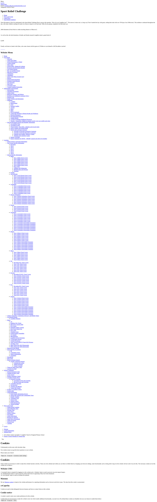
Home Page (4, 4)
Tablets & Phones (18, 364)
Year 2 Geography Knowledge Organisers (24, 224)
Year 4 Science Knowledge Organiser (23, 311)
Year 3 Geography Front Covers (22, 217)
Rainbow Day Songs (15, 323)
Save (15, 500)
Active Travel (10, 374)
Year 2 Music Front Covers (21, 253)
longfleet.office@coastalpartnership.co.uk (15, 5)
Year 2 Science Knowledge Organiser (23, 308)
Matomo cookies (9, 482)
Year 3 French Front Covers (21, 206)
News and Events (8, 16)
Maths (12, 156)
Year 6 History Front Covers (21, 240)
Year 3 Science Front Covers (21, 301)
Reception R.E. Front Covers (21, 286)
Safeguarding (10, 90)
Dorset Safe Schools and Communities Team (22, 395)
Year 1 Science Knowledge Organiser (23, 307)
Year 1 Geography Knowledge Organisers (24, 222)
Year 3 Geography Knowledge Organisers (24, 225)
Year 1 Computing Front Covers (22, 186)
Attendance (10, 75)
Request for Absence (12, 417)
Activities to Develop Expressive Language (25, 131)
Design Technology (15, 194)
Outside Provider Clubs (13, 373)
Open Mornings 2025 (12, 408)
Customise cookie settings (20, 455)
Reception (13, 144)
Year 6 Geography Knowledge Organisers (24, 230)
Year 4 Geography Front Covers (22, 218)
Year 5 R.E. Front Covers (20, 293)
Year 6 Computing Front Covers (22, 193)
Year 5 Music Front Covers (21, 258)
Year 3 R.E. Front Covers (20, 290)
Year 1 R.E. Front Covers (20, 287)
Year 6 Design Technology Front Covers (24, 203)
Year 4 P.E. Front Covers (20, 268)
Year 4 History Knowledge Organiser (23, 246)
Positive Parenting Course (14, 376)
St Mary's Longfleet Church (14, 389)
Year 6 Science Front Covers (21, 305)
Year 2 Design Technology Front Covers (24, 197)
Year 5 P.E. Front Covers (20, 270)
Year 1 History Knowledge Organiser (23, 242)
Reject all (3, 455)
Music (12, 250)
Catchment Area (14, 398)
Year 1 (12, 146)
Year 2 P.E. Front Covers (20, 265)
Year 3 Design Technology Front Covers (24, 199)
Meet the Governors (12, 72)
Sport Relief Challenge (10, 19)
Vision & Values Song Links (14, 367)
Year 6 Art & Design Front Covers (22, 183)
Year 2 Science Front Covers (21, 299)
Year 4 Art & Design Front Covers (22, 180)
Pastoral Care (10, 97)
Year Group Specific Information (15, 143)
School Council (14, 401)
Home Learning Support (13, 360)
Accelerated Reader (12, 317)
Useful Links (10, 391)
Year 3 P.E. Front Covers (20, 267)
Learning (6, 140)
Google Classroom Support (17, 361)
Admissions (10, 73)
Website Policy (8, 432)
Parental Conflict (14, 106)
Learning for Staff (11, 369)
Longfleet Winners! (15, 318)
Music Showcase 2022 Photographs (19, 345)
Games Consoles (18, 366)
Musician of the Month (13, 348)
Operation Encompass (13, 91)
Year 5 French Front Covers (21, 209)
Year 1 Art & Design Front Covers (22, 175)
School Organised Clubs (13, 371)
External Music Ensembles (17, 333)
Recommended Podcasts (16, 116)
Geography (13, 212)
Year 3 (12, 149)
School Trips (13, 400)
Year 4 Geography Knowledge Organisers (24, 227)
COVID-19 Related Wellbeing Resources (21, 119)
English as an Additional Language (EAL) (18, 96)
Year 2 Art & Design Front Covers (22, 177)
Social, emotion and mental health (19, 128)
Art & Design (13, 174)
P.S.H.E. (12, 273)
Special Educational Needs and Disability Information (21, 122)
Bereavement (13, 103)
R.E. (11, 284)
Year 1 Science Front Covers (21, 298)
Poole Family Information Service (19, 394)
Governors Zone (11, 85)
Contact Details (11, 63)
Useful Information (12, 392)
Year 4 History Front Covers (21, 237)
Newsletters (10, 414)
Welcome (9, 59)
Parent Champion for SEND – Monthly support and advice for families (28, 138)
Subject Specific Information (14, 155)
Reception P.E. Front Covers (21, 262)
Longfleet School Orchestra (17, 338)
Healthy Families (14, 397)
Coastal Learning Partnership (14, 87)
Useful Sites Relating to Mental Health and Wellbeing (24, 113)
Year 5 (12, 152)
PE (11, 351)
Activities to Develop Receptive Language (25, 132)
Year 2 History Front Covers (21, 234)
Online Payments (11, 420)
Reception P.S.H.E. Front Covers (22, 274)
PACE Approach (14, 112)
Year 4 (12, 150)
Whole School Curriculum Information (17, 141)
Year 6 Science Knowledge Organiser (23, 314)
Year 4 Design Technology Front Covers (24, 200)
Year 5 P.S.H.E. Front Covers (21, 281)
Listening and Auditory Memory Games (24, 134)
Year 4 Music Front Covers (21, 256)
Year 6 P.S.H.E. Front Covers (21, 283)
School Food (10, 422)
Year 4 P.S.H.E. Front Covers (21, 280)
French (12, 205)
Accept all (9, 455)
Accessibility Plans (15, 124)
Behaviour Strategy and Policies (15, 94)
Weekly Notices (11, 413)
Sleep (11, 110)
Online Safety (10, 93)
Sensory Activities (15, 137)
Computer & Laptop (19, 363)
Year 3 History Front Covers (21, 236)
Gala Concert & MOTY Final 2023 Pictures (21, 342)
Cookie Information (9, 430)
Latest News (7, 18)
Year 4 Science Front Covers (21, 302)
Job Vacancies (10, 82)
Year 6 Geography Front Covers (22, 221)
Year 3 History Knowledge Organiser (23, 245)
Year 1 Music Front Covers (21, 252)
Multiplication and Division (21, 169)
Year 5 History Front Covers (21, 239)
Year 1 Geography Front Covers (22, 214)
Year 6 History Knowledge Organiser (23, 249)
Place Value (17, 166)
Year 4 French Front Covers (21, 208)
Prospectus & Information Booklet (16, 68)
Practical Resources (15, 115)
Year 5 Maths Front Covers (21, 163)
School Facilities (14, 404)
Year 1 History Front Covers (21, 233)
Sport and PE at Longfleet (14, 349)
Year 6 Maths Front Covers (21, 165)
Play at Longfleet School (13, 70)
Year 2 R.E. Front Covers (20, 289)
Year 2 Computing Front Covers (22, 187)
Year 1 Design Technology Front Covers (24, 196)
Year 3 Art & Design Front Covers (22, 178)
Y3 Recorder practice (16, 339)
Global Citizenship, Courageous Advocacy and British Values (23, 315)
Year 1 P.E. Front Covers (20, 264)
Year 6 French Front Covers (21, 211)
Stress (11, 109)
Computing (13, 184)
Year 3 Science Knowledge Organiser (23, 310)
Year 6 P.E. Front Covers (20, 271)
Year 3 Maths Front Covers (21, 160)
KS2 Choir (13, 330)
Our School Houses (12, 69)
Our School (7, 57)
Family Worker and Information (15, 99)
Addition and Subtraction (20, 168)
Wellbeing (9, 100)
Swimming (13, 355)
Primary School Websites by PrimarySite (14, 436)
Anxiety (12, 107)
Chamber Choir (14, 332)
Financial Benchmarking (13, 79)
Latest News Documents (13, 419)
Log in (2, 3)
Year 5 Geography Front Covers (22, 220)
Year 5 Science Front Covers (21, 304)
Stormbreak (10, 357)
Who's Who (10, 65)
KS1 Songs (13, 326)
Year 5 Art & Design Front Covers (22, 181)
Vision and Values (12, 60)
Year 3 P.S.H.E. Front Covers (21, 279)
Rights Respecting (15, 402)
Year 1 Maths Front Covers (21, 158)
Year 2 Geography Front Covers (22, 215)
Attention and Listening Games (22, 135)
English (12, 172)
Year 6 (12, 153)
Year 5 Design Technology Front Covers (24, 202)
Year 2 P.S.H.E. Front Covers (21, 277)
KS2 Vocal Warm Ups (16, 329)
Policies (9, 78)
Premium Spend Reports (13, 81)
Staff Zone (10, 84)
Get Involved (13, 385)
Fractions (16, 171)
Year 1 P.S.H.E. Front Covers (21, 276)
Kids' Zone (10, 358)
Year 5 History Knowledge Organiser (23, 248)
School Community (9, 370)
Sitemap (6, 429)
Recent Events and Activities (21, 382)
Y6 (11, 321)
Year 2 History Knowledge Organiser (23, 243)
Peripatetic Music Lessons (17, 327)
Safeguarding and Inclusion (11, 88)
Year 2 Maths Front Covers (21, 159)
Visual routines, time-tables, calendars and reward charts (24, 127)
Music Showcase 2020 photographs (19, 346)
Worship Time (10, 410)
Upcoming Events (15, 125)
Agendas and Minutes (16, 386)
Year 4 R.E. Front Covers (20, 292)
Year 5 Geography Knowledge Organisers (24, 228)
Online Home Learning (13, 407)
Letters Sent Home (12, 416)
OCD (11, 104)
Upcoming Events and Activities (22, 380)
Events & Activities (15, 379)
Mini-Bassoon (14, 336)
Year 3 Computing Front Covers (22, 189)
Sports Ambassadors (15, 354)
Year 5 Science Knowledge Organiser (23, 312)
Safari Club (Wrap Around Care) (15, 76)
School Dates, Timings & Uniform (16, 66)
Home (5, 15)
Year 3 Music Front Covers (21, 255)
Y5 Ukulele (13, 335)
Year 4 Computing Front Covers (22, 190)
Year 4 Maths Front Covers (21, 162)
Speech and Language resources (18, 130)
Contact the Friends (15, 388)
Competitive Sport (15, 352)
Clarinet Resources (15, 340)
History (12, 231)
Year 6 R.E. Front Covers (20, 295)
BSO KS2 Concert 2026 (16, 324)
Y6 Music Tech (14, 343)
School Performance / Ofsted (14, 62)
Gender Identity (14, 118)
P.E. (11, 261)
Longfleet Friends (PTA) (13, 377)
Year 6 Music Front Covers (21, 259)
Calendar (9, 423)
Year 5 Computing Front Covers (22, 191)
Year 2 (12, 147)
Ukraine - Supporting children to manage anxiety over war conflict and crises (30, 121)
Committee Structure (15, 383)
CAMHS (12, 101)
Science (12, 296)
